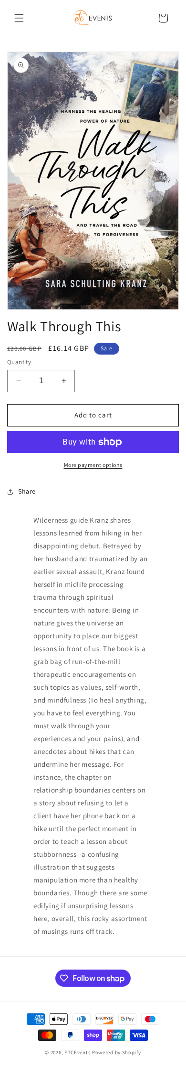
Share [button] (27, 491)
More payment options (93, 464)
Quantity (19, 362)
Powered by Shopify (116, 1052)
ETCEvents (77, 1052)
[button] (19, 18)
